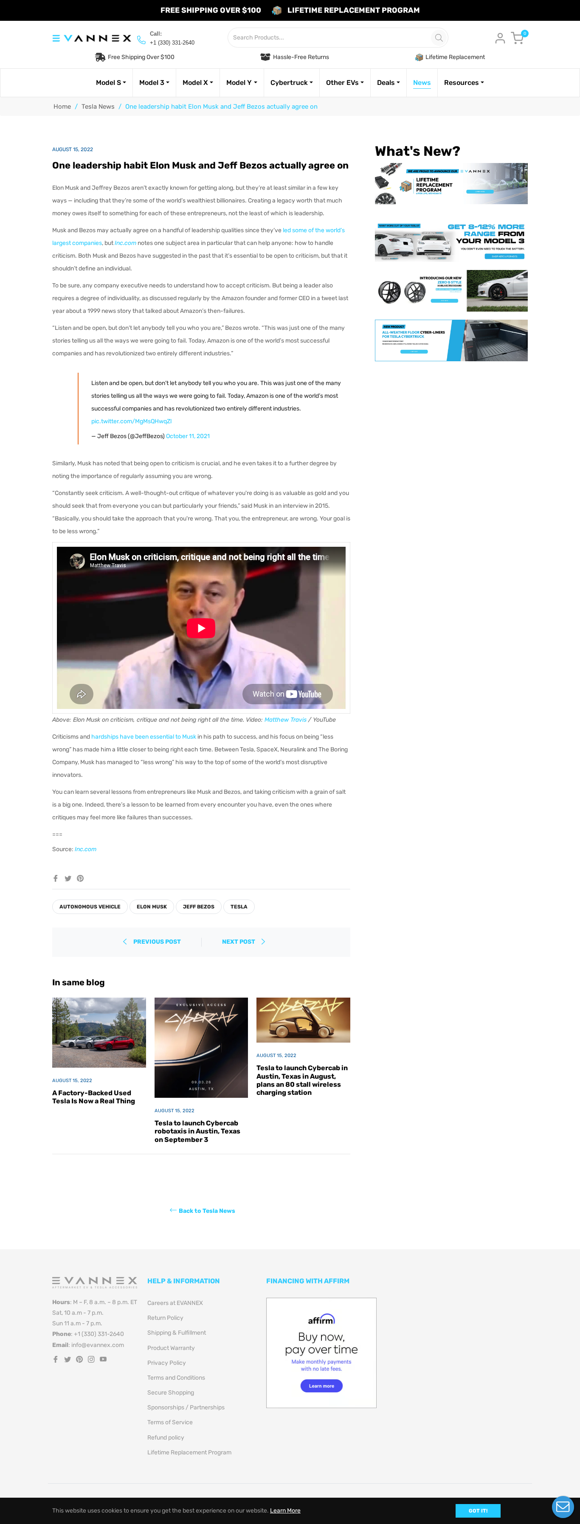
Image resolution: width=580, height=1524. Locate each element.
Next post (239, 941)
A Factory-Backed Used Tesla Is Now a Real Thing (93, 1097)
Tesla (239, 907)
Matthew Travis (286, 719)
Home (62, 106)
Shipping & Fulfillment (176, 1332)
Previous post (157, 941)
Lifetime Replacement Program (189, 1452)
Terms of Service (170, 1422)
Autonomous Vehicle (90, 907)
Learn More (285, 1510)
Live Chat (563, 1507)
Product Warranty (171, 1348)
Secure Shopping (170, 1392)
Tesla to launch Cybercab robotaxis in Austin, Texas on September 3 (197, 1131)
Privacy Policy (166, 1363)
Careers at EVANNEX (175, 1303)
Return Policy (165, 1318)
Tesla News (98, 106)
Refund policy (165, 1437)
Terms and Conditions (176, 1377)
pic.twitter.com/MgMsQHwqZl (131, 421)
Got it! (478, 1511)
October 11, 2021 (188, 436)
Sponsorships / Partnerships (186, 1407)
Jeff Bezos (198, 907)
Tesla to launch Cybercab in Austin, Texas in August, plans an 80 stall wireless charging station (302, 1080)
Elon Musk (152, 907)
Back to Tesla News (207, 1210)
